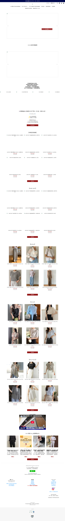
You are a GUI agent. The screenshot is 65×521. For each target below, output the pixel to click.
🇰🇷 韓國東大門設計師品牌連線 (15, 6)
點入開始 (47, 29)
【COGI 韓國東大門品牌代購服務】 (34, 6)
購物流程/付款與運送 (28, 8)
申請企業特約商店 (11, 484)
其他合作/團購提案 (11, 485)
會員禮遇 (53, 6)
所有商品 (42, 6)
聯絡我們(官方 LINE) (36, 8)
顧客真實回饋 (48, 6)
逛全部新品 (32, 125)
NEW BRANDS (24, 6)
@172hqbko (13, 480)
